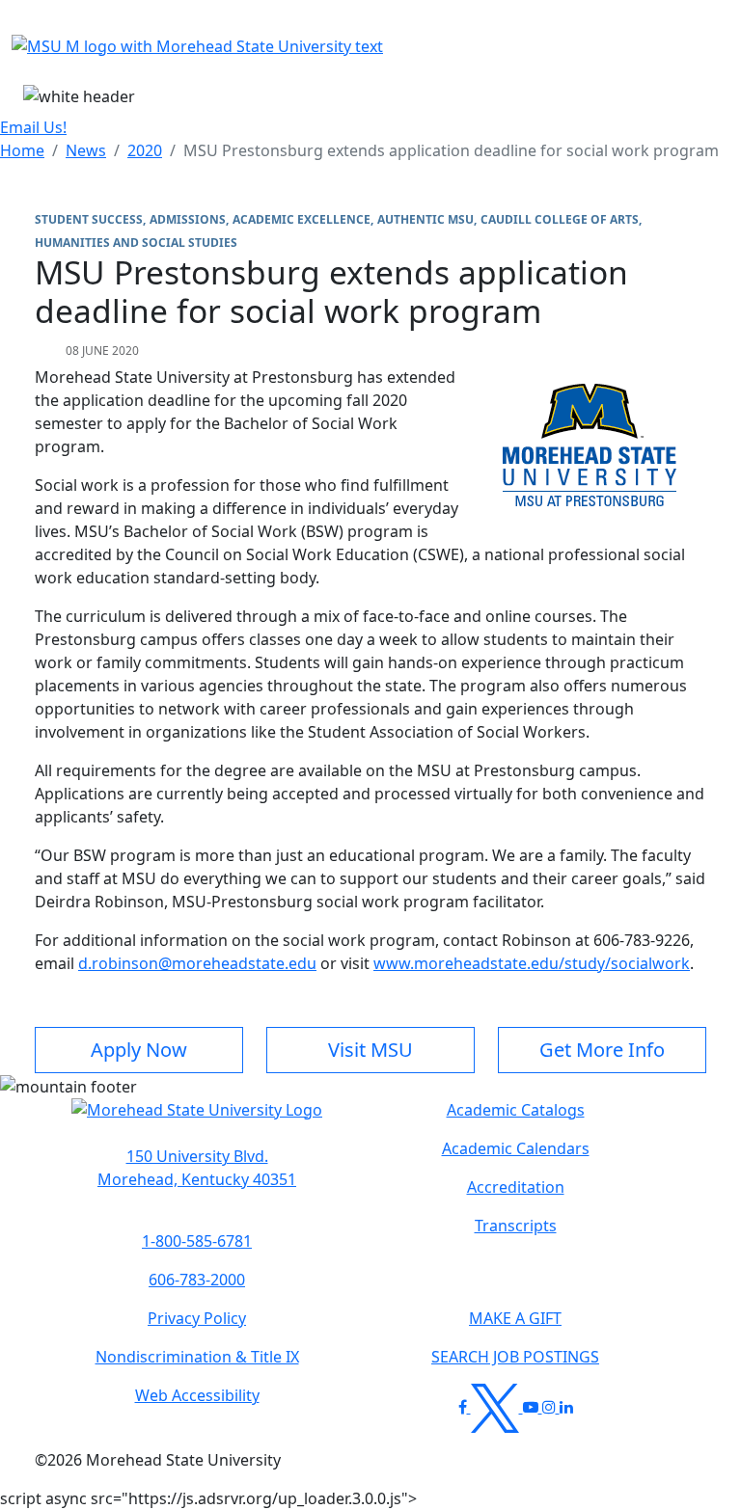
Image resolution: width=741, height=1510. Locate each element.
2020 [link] (144, 150)
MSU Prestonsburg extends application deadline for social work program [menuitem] (451, 150)
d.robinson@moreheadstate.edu (197, 963)
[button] (196, 1119)
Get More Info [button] (602, 1050)
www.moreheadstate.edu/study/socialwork (531, 963)
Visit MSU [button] (370, 1050)
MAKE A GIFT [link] (515, 1318)
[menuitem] (22, 150)
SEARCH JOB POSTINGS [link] (515, 1356)
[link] (197, 1168)
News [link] (86, 150)
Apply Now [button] (139, 1050)
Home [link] (22, 150)
